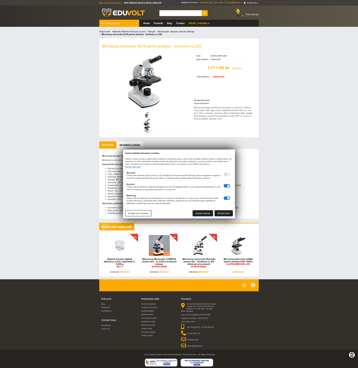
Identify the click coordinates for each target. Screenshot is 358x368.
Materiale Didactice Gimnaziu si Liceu (129, 31)
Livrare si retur (146, 328)
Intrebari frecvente (148, 325)
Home (146, 23)
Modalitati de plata (148, 321)
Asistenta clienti (147, 314)
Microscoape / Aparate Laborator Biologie (176, 31)
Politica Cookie (147, 335)
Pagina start (104, 31)
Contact (180, 23)
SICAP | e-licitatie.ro (199, 23)
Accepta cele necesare (138, 213)
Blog (169, 23)
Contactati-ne (106, 311)
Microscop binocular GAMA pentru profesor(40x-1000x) (238, 261)
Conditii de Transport (149, 307)
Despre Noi (105, 307)
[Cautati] (205, 13)
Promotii (158, 23)
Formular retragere (148, 332)
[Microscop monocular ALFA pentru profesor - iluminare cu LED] (147, 82)
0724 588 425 (205, 2)
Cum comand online (149, 318)
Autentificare (106, 325)
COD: (198, 55)
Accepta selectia (203, 213)
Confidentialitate (147, 311)
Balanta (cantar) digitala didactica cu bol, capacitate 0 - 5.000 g (120, 262)
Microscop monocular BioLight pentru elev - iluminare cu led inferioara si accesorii (198, 262)
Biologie (151, 31)
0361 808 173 (220, 2)
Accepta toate (224, 213)
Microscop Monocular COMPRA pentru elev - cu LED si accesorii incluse (159, 262)
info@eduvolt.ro (235, 2)
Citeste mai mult (133, 166)
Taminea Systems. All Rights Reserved (198, 354)
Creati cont (105, 328)
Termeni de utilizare (148, 304)
